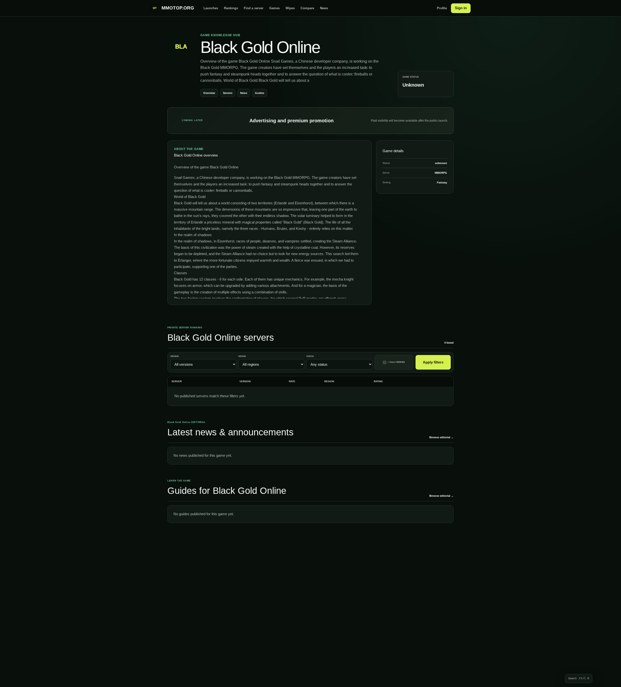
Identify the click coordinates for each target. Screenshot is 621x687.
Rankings (231, 8)
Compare (307, 8)
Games (274, 8)
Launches (211, 8)
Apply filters (433, 362)
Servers (227, 92)
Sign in (461, 8)
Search (578, 678)
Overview (209, 92)
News (324, 8)
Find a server (253, 8)
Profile (442, 8)
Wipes (290, 8)
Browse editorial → (441, 437)
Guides (259, 92)
